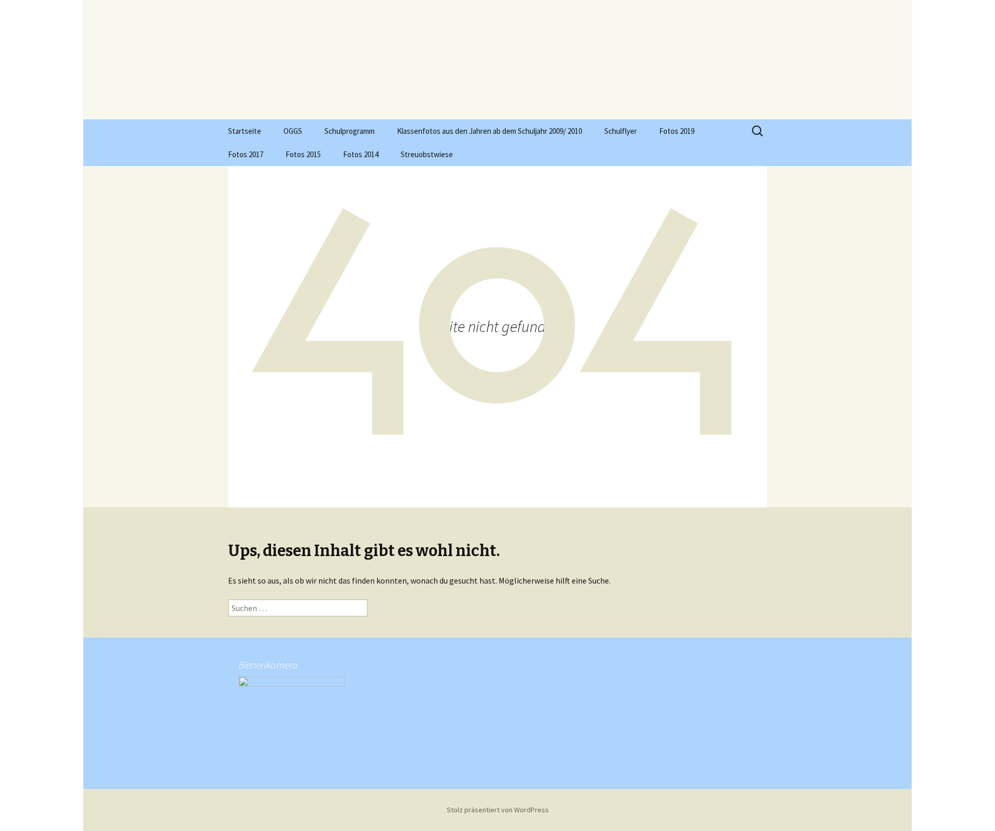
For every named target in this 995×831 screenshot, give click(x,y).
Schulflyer (620, 131)
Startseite (244, 131)
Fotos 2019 (676, 131)
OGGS (292, 131)
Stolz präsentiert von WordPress (498, 809)
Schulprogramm (349, 131)
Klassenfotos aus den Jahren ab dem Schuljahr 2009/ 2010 (489, 131)
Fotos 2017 (245, 154)
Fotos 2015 (303, 154)
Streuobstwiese (427, 154)
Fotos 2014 (360, 154)
